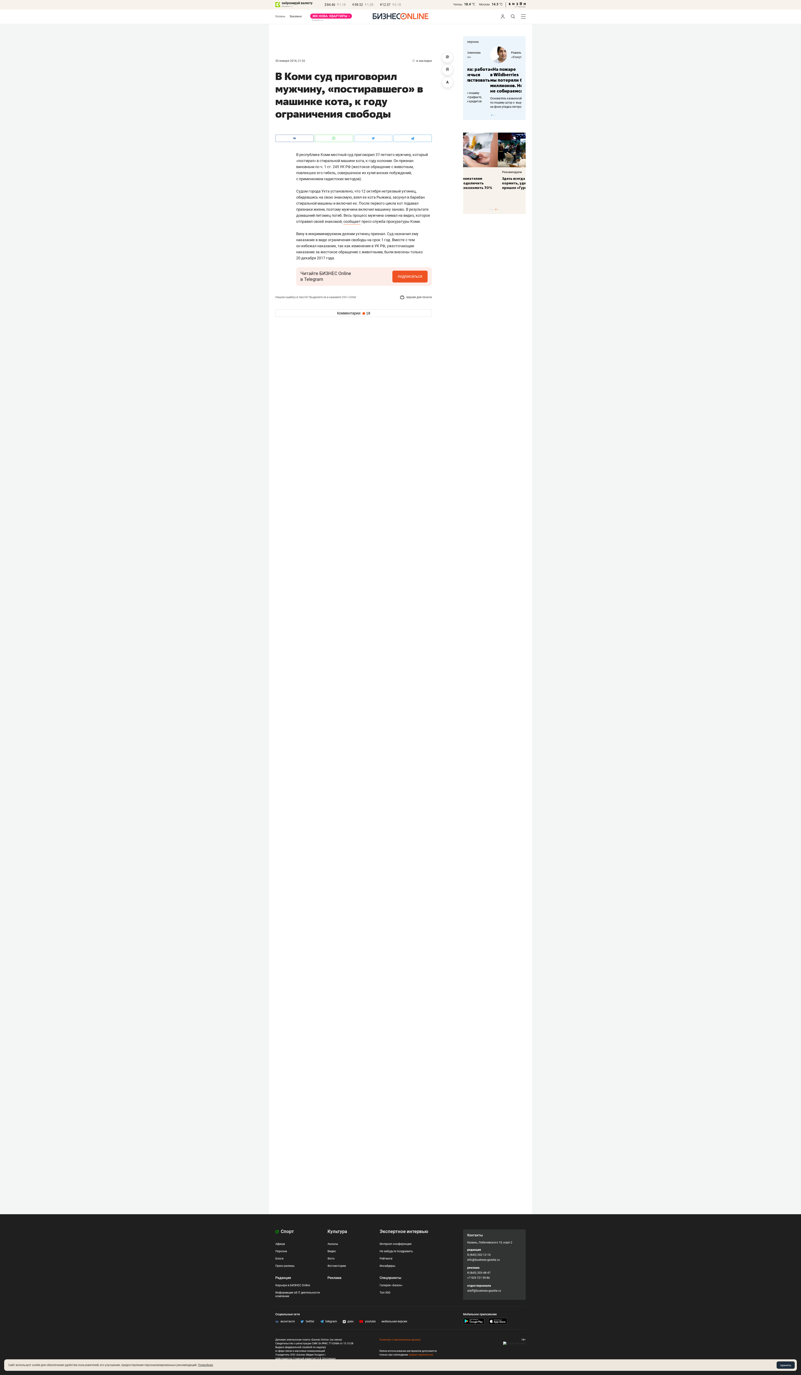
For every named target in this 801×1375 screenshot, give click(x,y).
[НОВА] (331, 17)
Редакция (283, 1278)
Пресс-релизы (285, 1265)
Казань (280, 16)
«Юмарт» (494, 57)
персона (473, 41)
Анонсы (332, 1244)
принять (785, 1365)
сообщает (352, 221)
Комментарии (353, 313)
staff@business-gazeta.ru (484, 1290)
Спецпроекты (390, 1278)
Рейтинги (386, 1258)
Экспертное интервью (404, 1231)
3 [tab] (495, 115)
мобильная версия (394, 1321)
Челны (457, 4)
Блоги (279, 1258)
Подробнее (205, 1365)
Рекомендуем (477, 172)
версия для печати (419, 297)
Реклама (334, 1278)
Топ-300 (385, 1292)
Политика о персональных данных (400, 1339)
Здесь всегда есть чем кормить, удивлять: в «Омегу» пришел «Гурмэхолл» (494, 183)
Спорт (287, 1231)
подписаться (410, 276)
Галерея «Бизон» (391, 1285)
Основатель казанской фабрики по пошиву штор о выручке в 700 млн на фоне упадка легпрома (493, 102)
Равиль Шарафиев (501, 52)
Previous (469, 115)
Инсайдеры (387, 1265)
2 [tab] (493, 115)
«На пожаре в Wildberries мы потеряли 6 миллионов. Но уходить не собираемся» (493, 80)
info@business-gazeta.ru (483, 1259)
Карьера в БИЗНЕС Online (292, 1285)
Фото (331, 1258)
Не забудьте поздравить (396, 1251)
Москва (484, 4)
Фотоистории (336, 1265)
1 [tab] (491, 115)
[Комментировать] (447, 57)
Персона (281, 1251)
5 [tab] (498, 209)
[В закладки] (447, 70)
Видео (331, 1251)
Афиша (280, 1244)
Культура (337, 1231)
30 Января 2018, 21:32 (290, 60)
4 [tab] (495, 209)
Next (521, 115)
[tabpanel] (494, 78)
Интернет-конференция (396, 1244)
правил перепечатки (421, 1354)
